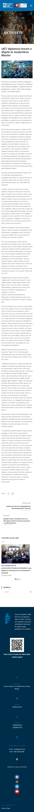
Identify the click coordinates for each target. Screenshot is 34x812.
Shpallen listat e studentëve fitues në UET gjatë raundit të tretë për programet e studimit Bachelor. (16, 521)
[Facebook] (8, 493)
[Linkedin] (17, 786)
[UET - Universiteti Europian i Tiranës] (7, 6)
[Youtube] (17, 791)
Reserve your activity (17, 767)
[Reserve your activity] (17, 758)
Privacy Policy (5, 808)
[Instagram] (17, 781)
